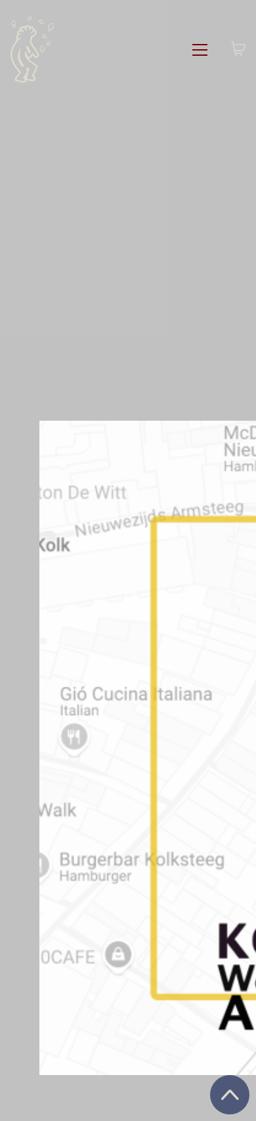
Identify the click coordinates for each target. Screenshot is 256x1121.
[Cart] (238, 49)
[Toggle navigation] (199, 50)
